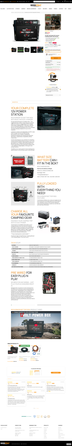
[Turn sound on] (59, 29)
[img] (10, 382)
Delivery (59, 427)
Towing (45, 436)
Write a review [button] (55, 372)
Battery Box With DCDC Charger (19, 12)
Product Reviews (61, 437)
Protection (46, 427)
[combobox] (43, 1)
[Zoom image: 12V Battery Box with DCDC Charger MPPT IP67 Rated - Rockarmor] (27, 29)
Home (13, 12)
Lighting (45, 437)
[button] (11, 49)
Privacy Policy (60, 433)
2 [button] (35, 408)
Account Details (3, 427)
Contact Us (60, 430)
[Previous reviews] (45, 89)
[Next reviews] (60, 89)
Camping (45, 430)
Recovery (45, 433)
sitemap (59, 436)
